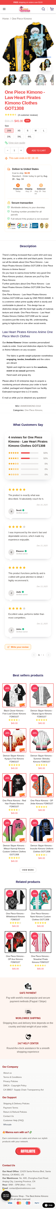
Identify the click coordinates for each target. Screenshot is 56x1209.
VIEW (14, 704)
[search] (43, 9)
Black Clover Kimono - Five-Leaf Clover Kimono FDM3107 (14, 713)
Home (5, 18)
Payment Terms (10, 1107)
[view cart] (52, 9)
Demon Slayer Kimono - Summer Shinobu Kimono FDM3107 (41, 758)
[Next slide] (49, 47)
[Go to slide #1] (9, 79)
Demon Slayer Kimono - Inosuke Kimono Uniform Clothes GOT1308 (41, 848)
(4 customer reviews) (28, 115)
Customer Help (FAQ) (13, 1120)
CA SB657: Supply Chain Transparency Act (23, 1089)
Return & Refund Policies (15, 1112)
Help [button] (50, 1205)
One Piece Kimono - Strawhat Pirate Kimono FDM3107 (40, 959)
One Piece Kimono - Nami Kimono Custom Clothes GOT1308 (40, 916)
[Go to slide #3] (40, 79)
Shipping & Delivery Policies (16, 1103)
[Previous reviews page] (34, 655)
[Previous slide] (7, 47)
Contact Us (8, 1116)
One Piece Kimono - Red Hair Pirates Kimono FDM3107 (14, 803)
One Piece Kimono (22, 18)
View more (28, 870)
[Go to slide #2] (25, 79)
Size (7, 126)
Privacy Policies (10, 1081)
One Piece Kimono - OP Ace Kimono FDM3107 (15, 959)
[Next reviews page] (48, 655)
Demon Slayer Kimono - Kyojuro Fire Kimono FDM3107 (14, 758)
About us (7, 1073)
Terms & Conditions (12, 1077)
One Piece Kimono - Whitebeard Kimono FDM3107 (15, 916)
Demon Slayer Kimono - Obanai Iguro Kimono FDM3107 (41, 713)
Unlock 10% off (6, 1195)
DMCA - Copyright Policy (14, 1085)
